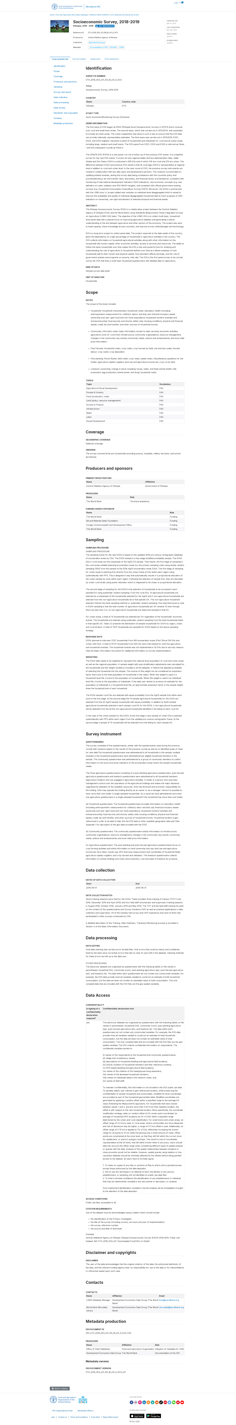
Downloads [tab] (95, 59)
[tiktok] (161, 1402)
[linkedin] (144, 1402)
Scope (57, 71)
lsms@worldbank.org (169, 1300)
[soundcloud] (157, 1402)
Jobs (53, 1417)
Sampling (58, 87)
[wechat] (174, 1402)
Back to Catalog (61, 1388)
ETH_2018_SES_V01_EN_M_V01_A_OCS (125, 15)
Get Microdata (106, 26)
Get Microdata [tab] (112, 59)
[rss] (148, 1402)
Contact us (62, 1417)
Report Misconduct (110, 1417)
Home (52, 15)
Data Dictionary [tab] (79, 59)
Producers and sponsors (65, 81)
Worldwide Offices (85, 1411)
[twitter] (169, 1402)
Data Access (59, 107)
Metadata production (63, 123)
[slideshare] (153, 1402)
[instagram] (140, 1402)
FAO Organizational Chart (62, 1411)
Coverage (58, 76)
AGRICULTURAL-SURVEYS (99, 15)
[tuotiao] (165, 1402)
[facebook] (131, 1402)
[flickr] (136, 1402)
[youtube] (182, 1402)
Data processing (61, 102)
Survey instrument (62, 92)
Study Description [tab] (60, 59)
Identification (59, 66)
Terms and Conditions (79, 1417)
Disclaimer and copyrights (66, 113)
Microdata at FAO (93, 7)
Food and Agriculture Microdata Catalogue (72, 15)
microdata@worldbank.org (171, 1307)
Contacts (58, 118)
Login (176, 3)
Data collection (60, 97)
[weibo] (178, 1402)
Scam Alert (95, 1417)
